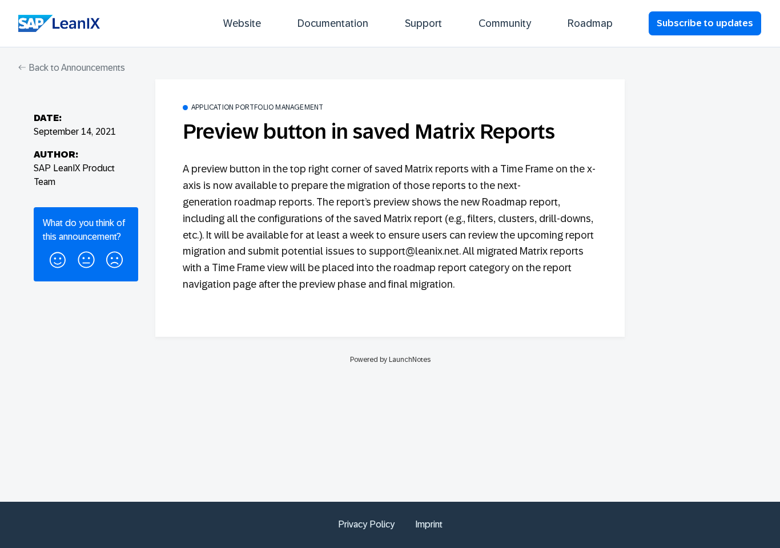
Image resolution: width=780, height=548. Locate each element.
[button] (57, 258)
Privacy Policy (366, 524)
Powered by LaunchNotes (390, 360)
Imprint (429, 524)
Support (423, 23)
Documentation (332, 23)
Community (505, 23)
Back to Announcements (75, 67)
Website (242, 23)
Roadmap (590, 23)
